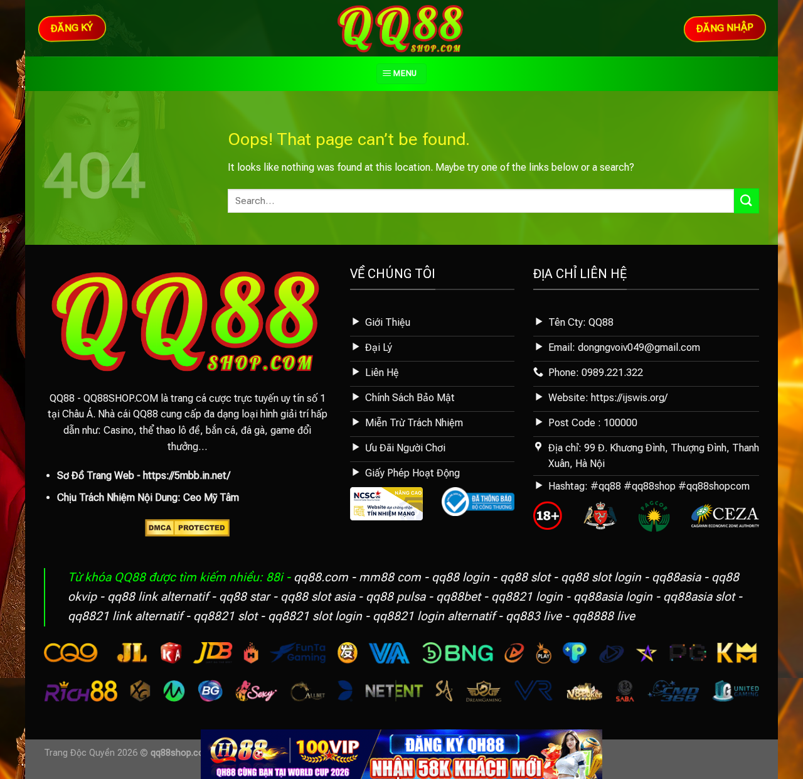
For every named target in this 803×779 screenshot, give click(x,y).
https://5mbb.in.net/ (186, 475)
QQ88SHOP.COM (120, 398)
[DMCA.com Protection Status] (187, 527)
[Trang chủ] (401, 753)
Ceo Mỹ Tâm (211, 497)
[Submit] (746, 200)
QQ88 (62, 398)
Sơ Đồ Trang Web (95, 475)
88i (274, 577)
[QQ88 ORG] (402, 28)
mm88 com (390, 577)
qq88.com (321, 577)
